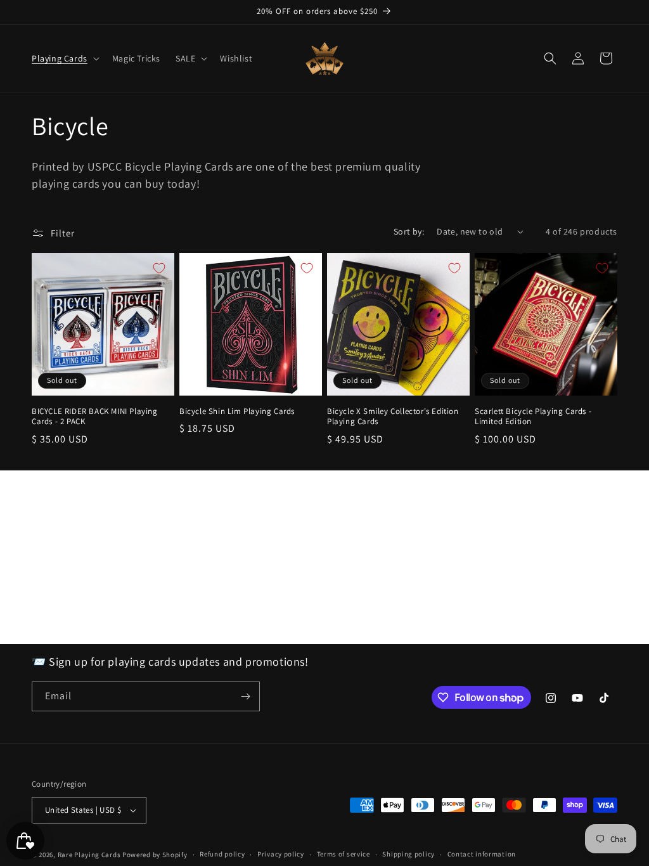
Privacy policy (280, 854)
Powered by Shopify (155, 854)
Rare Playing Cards (89, 854)
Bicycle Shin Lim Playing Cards (237, 411)
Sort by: (409, 231)
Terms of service (343, 854)
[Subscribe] (245, 696)
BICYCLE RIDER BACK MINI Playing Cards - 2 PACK (95, 416)
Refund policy (222, 854)
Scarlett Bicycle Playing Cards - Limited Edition (533, 416)
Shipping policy (408, 854)
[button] (64, 58)
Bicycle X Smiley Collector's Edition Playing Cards (393, 416)
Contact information (481, 854)
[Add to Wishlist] (159, 268)
